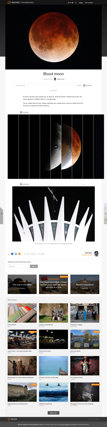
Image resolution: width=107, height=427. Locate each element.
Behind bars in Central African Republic (21, 377)
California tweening (45, 404)
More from (87, 254)
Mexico (51, 79)
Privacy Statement (65, 424)
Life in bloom (12, 325)
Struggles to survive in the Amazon (81, 404)
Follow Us (69, 3)
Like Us (71, 3)
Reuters (13, 2)
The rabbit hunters (76, 377)
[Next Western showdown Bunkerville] (105, 213)
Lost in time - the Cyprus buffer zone (19, 351)
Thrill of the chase (45, 351)
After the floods (75, 351)
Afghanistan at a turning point (18, 404)
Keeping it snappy (76, 325)
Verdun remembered (46, 325)
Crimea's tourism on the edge (48, 377)
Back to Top (53, 413)
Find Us (72, 3)
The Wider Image (26, 2)
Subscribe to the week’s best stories (19, 262)
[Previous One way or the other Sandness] (1, 213)
